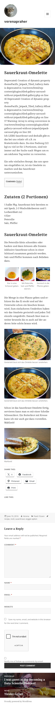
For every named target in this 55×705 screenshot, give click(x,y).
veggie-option (31, 519)
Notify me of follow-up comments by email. (24, 661)
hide (19, 181)
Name (8, 582)
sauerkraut (20, 519)
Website (8, 606)
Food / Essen (39, 516)
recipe (7, 519)
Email (8, 594)
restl (12, 519)
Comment (10, 544)
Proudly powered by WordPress (18, 701)
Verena (26, 516)
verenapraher (15, 21)
